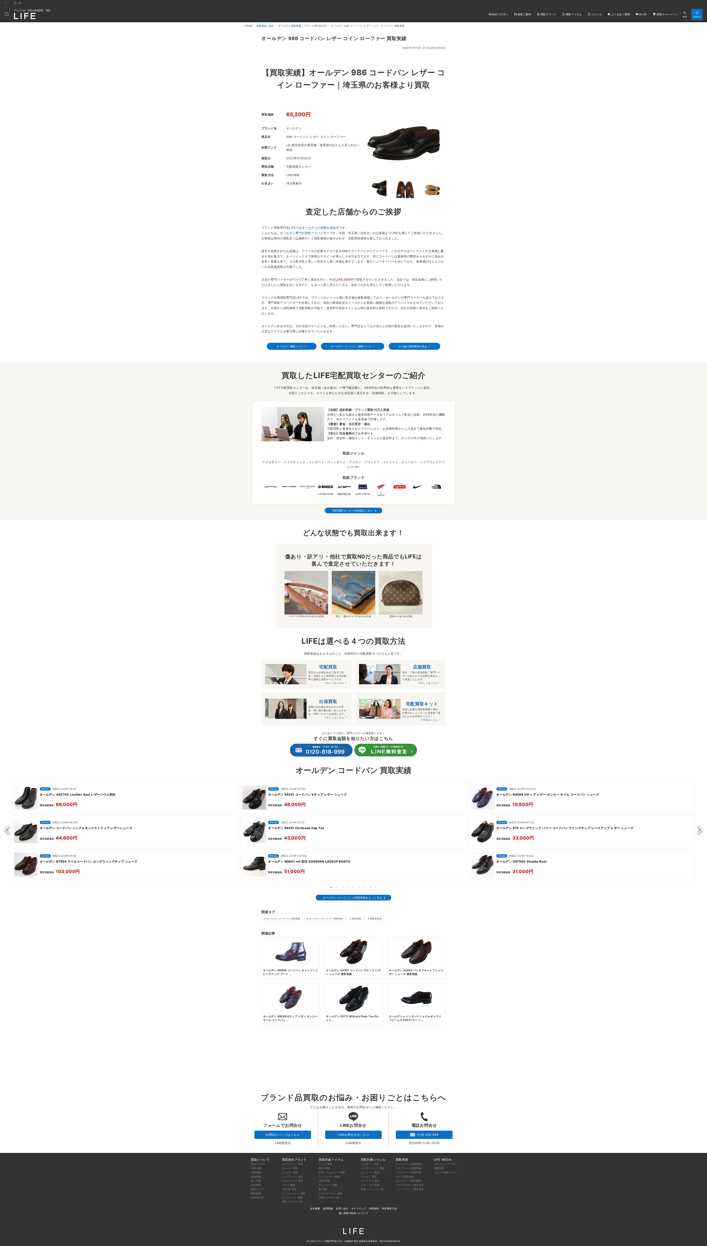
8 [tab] (370, 887)
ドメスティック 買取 (373, 1168)
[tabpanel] (125, 832)
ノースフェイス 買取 (294, 1193)
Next (699, 830)
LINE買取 (256, 1168)
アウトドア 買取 (370, 1180)
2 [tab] (337, 887)
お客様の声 (257, 1197)
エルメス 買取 (290, 1168)
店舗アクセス (695, 3)
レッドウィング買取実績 (410, 1189)
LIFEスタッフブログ (445, 1163)
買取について (260, 1159)
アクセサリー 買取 (329, 1176)
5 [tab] (353, 887)
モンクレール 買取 (292, 1197)
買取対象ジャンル (373, 1159)
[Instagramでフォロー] (15, 3)
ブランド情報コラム (445, 1172)
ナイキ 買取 (289, 1184)
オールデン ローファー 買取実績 (325, 918)
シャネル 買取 (290, 1172)
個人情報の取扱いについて (353, 1213)
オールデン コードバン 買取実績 (283, 918)
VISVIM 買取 (289, 1189)
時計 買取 (324, 1168)
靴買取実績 (375, 918)
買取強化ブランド (294, 1159)
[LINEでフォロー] (20, 3)
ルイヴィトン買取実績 (408, 1163)
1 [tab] (331, 887)
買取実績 (356, 918)
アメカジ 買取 (369, 1176)
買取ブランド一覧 (292, 1201)
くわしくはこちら (334, 683)
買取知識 (439, 1168)
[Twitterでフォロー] (10, 3)
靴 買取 (323, 1189)
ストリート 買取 (370, 1172)
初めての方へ (258, 1163)
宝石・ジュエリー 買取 (332, 1172)
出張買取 (256, 1184)
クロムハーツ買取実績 (408, 1172)
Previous (8, 830)
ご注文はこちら (429, 719)
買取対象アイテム (331, 1159)
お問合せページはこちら (283, 1135)
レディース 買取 (370, 1184)
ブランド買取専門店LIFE (329, 1241)
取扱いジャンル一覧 (372, 1189)
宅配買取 (256, 1172)
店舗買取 (256, 1176)
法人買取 (256, 1180)
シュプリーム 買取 (292, 1176)
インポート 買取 (370, 1163)
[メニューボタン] (6, 14)
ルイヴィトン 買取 (292, 1163)
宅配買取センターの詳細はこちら (352, 510)
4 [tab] (348, 887)
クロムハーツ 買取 (292, 1180)
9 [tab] (375, 887)
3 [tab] (342, 887)
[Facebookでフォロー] (5, 3)
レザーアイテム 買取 (331, 1193)
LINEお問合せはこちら (353, 1135)
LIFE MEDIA (443, 1159)
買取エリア (257, 1189)
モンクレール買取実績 (408, 1180)
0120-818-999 (428, 1135)
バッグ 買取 (326, 1163)
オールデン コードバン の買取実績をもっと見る (352, 897)
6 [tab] (359, 887)
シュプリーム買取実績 (408, 1168)
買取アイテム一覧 (329, 1197)
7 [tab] (364, 887)
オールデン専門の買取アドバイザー (305, 233)
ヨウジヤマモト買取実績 (410, 1184)
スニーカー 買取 (328, 1184)
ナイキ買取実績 (405, 1176)
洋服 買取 (324, 1180)
